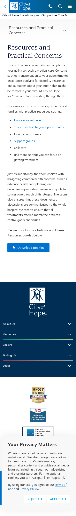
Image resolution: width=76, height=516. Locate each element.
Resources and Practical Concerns (31, 30)
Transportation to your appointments (39, 127)
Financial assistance (27, 120)
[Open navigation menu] (71, 6)
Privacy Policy (29, 489)
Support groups (24, 141)
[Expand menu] (63, 30)
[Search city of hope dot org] (61, 6)
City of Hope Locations (18, 15)
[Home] (38, 303)
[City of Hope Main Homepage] (4, 6)
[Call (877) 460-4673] (52, 6)
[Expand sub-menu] (70, 324)
